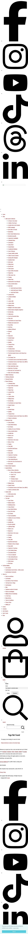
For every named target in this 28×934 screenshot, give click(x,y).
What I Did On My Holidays (13, 372)
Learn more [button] (16, 928)
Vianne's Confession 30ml (13, 489)
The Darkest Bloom (12, 457)
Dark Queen (10, 262)
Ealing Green (10, 264)
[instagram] (15, 70)
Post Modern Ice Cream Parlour (14, 320)
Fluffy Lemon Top (11, 275)
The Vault (7, 498)
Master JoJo (10, 435)
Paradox (9, 444)
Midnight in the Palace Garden (14, 307)
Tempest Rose (11, 344)
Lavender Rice (11, 294)
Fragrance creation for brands (11, 589)
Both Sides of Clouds (12, 229)
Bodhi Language (11, 227)
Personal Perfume (9, 379)
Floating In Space (14, 479)
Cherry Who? (10, 244)
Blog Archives (8, 598)
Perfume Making (6, 565)
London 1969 (10, 301)
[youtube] (15, 93)
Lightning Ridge (11, 526)
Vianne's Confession (12, 364)
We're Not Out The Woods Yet (14, 370)
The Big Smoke (11, 348)
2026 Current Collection (10, 218)
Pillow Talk (10, 318)
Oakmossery (10, 314)
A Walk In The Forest (12, 223)
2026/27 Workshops (9, 374)
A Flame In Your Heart (12, 221)
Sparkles (10, 342)
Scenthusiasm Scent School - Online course (14, 570)
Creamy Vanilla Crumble (13, 253)
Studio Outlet (8, 492)
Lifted (9, 299)
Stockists (5, 609)
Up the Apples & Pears (12, 559)
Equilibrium (13, 476)
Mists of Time (11, 442)
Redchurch (10, 450)
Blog (6, 587)
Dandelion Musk (11, 260)
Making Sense (11, 305)
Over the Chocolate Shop (13, 316)
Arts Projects (5, 611)
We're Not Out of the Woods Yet (15, 461)
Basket (8, 693)
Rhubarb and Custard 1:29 (13, 322)
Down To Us (13, 474)
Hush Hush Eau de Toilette (16, 290)
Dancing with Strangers (13, 257)
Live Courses (8, 567)
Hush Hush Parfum (14, 292)
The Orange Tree (11, 357)
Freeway (10, 277)
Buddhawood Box (11, 505)
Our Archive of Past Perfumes (11, 580)
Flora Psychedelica (12, 515)
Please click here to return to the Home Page (10, 743)
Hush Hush (10, 286)
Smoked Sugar (11, 338)
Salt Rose (10, 327)
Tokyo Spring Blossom (12, 459)
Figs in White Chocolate (13, 270)
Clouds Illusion (11, 247)
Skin (9, 333)
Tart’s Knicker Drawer (12, 550)
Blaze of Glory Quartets (16, 472)
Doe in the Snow (11, 511)
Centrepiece (10, 242)
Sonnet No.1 (10, 340)
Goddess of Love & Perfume (14, 429)
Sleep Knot (10, 335)
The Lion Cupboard (12, 554)
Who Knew (10, 563)
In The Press (8, 596)
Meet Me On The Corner (13, 440)
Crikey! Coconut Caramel (13, 255)
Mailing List (7, 604)
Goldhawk (10, 520)
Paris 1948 (10, 446)
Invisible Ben (10, 433)
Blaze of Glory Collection (13, 470)
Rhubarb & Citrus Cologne (13, 544)
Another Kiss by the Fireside (14, 225)
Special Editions (8, 468)
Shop (4, 216)
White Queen (11, 561)
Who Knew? (10, 463)
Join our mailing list (4, 761)
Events (4, 606)
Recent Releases (9, 381)
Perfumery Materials (9, 377)
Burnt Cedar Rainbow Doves (14, 234)
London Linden (11, 303)
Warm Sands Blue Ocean (13, 366)
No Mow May (10, 312)
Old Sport (10, 535)
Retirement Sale (8, 420)
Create (8, 778)
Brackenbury (10, 231)
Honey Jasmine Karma (12, 283)
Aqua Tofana (10, 500)
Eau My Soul (10, 266)
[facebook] (15, 41)
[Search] (22, 727)
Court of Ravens (11, 251)
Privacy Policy (8, 602)
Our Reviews (8, 578)
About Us (5, 574)
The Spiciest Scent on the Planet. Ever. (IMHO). (18, 361)
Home (4, 214)
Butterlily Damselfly (12, 236)
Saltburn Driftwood (12, 329)
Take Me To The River (12, 455)
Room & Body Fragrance (10, 466)
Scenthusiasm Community (10, 572)
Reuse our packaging (9, 591)
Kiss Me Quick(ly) (11, 524)
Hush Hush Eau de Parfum (16, 288)
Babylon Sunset (11, 502)
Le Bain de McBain (12, 296)
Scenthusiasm (8, 585)
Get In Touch (5, 613)
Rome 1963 (10, 453)
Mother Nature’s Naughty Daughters (15, 309)
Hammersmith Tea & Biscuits (14, 281)
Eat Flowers (10, 427)
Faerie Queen (11, 268)
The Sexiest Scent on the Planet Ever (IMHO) (17, 359)
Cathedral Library (11, 240)
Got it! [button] (14, 931)
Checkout (15, 693)
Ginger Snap (10, 279)
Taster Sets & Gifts (9, 496)
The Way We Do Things (10, 583)
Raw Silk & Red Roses (12, 448)
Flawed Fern (10, 273)
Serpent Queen (11, 405)
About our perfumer (9, 576)
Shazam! (10, 331)
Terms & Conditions (9, 600)
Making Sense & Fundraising (11, 593)
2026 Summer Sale (12, 494)
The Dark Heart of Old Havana (14, 351)
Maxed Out (10, 437)
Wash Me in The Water (13, 368)
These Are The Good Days (16, 481)
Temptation (10, 346)
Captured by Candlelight (13, 238)
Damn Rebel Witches (12, 424)
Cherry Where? (11, 422)
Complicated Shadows (12, 249)
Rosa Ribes (10, 325)
